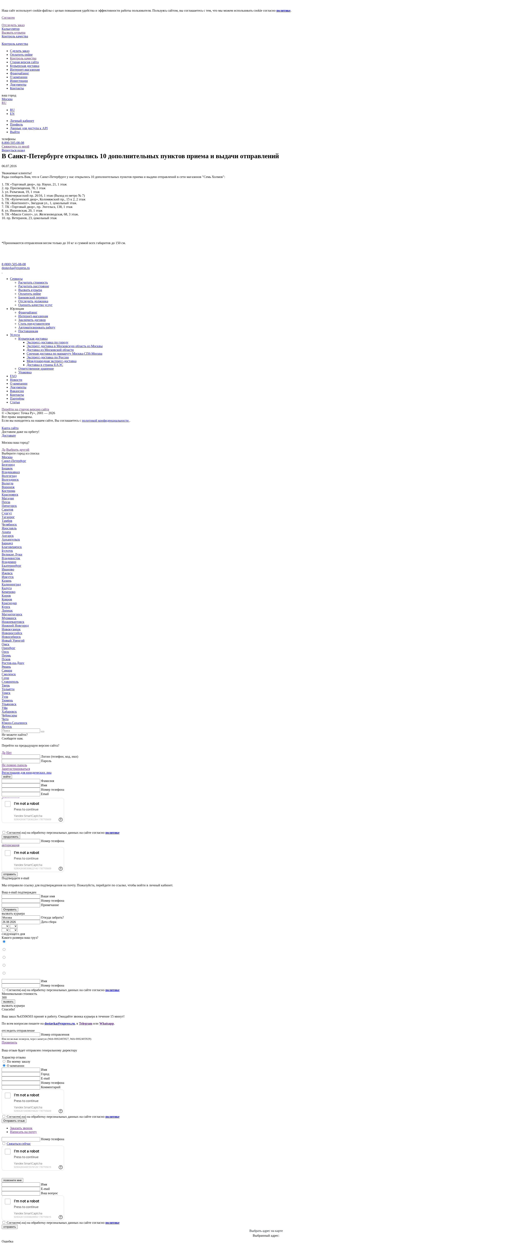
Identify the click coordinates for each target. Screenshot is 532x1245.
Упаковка (25, 372)
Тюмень (7, 700)
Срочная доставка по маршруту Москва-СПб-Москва (64, 353)
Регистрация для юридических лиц (27, 772)
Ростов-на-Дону (13, 663)
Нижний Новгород (15, 625)
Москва (7, 99)
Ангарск (8, 535)
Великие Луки (12, 554)
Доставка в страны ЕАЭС (45, 365)
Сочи (5, 678)
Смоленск (9, 674)
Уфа (4, 708)
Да (3, 449)
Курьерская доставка (24, 66)
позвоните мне (12, 1180)
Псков (6, 659)
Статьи (15, 402)
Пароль (46, 761)
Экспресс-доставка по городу (47, 342)
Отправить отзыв (14, 1120)
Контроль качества (23, 58)
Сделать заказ (19, 51)
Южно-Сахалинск (14, 723)
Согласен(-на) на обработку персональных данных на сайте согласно (63, 832)
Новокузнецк (11, 629)
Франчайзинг (19, 73)
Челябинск (9, 524)
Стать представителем (34, 323)
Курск (6, 607)
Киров (6, 595)
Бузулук (7, 550)
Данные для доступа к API (29, 128)
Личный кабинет (22, 120)
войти (6, 776)
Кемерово (8, 592)
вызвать (8, 1001)
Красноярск (10, 494)
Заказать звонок (21, 1128)
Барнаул (7, 543)
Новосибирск (11, 637)
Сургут (7, 513)
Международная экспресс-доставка (51, 361)
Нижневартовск (13, 622)
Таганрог (8, 517)
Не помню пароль (14, 765)
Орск (5, 651)
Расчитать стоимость (33, 282)
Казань (6, 580)
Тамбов (7, 520)
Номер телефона (52, 789)
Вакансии (17, 391)
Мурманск (9, 618)
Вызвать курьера (30, 290)
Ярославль (9, 528)
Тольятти (8, 689)
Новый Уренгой (13, 640)
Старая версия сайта (24, 62)
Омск (5, 644)
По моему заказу (18, 1061)
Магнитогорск (12, 614)
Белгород (8, 464)
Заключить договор (32, 320)
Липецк (7, 610)
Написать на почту (23, 1132)
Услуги (15, 335)
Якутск (7, 726)
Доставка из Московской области (50, 350)
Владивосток (11, 558)
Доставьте (9, 435)
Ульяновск (9, 704)
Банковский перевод (32, 297)
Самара (7, 670)
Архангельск (11, 539)
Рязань (6, 666)
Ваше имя (48, 896)
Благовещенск (12, 547)
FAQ (13, 376)
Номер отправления (55, 1034)
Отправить (10, 909)
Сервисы (16, 278)
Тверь (6, 685)
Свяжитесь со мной (15, 146)
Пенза (6, 502)
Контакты (17, 88)
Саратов (7, 509)
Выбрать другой (17, 449)
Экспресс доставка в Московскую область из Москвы (65, 346)
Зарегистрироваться (16, 769)
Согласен (8, 17)
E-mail (45, 1078)
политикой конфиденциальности (105, 420)
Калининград (11, 584)
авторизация (10, 845)
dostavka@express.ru (16, 268)
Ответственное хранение (36, 368)
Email (45, 794)
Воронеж (8, 487)
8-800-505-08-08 (13, 143)
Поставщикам (28, 331)
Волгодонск (10, 479)
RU (4, 103)
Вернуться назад (13, 150)
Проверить (9, 1042)
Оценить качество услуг (35, 305)
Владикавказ (11, 472)
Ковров (7, 599)
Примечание (50, 905)
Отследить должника (33, 301)
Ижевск (7, 573)
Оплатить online (21, 54)
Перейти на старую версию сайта (25, 409)
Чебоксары (9, 715)
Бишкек (7, 468)
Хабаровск (9, 711)
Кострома (8, 491)
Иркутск (8, 577)
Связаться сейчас (19, 1143)
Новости (16, 380)
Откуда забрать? (52, 917)
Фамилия (47, 781)
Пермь (6, 655)
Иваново (8, 569)
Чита (5, 719)
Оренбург (8, 648)
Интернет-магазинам (25, 69)
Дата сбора (48, 922)
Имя (44, 785)
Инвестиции (19, 81)
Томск (6, 693)
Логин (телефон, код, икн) (59, 756)
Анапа (6, 532)
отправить (9, 874)
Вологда (7, 483)
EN (12, 113)
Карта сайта (10, 428)
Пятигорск (9, 506)
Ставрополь (10, 681)
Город (45, 1074)
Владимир (9, 562)
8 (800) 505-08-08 (14, 264)
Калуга (7, 588)
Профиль (16, 124)
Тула (5, 696)
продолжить (10, 836)
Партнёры (17, 398)
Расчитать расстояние (33, 286)
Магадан (8, 498)
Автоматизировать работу (36, 327)
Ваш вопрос (49, 1193)
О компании (18, 77)
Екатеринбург (11, 565)
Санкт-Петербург (14, 461)
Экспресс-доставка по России (48, 357)
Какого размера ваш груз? (20, 937)
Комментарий (50, 1087)
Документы (18, 84)
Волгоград (9, 476)
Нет (9, 752)
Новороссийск (12, 633)
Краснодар (9, 603)
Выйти (15, 132)
